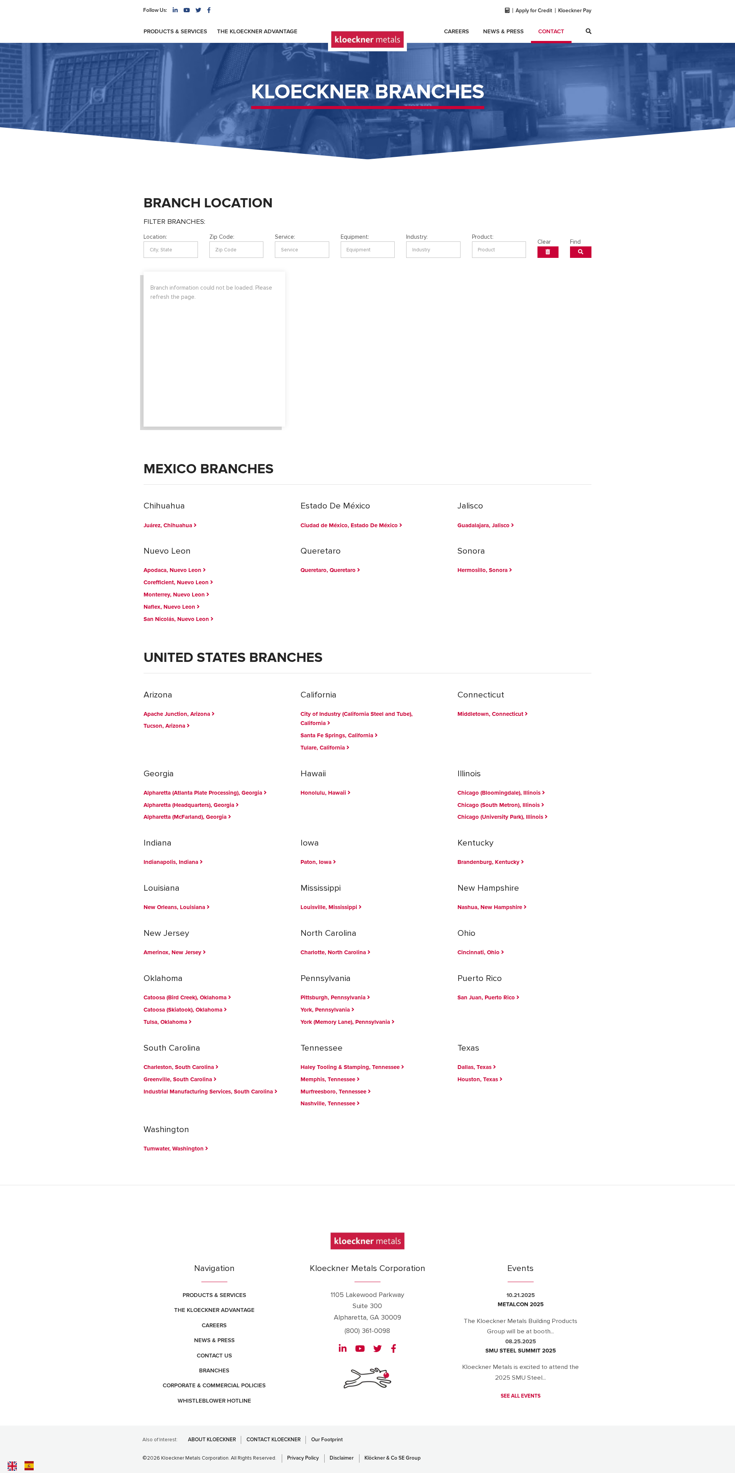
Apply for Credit (534, 11)
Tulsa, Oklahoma (166, 1021)
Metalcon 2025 (521, 1304)
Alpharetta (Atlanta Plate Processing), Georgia (204, 792)
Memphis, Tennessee (329, 1079)
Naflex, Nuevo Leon (170, 606)
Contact (551, 31)
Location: (155, 236)
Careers (456, 31)
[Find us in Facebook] (209, 10)
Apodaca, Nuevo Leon (173, 570)
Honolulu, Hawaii (324, 792)
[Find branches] (581, 252)
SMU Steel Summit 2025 (520, 1350)
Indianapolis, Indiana (172, 862)
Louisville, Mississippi (330, 907)
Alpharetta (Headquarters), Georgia (190, 805)
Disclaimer (342, 1458)
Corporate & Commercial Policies (214, 1385)
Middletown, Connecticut (491, 713)
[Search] (588, 31)
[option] (31, 1465)
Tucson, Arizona (165, 725)
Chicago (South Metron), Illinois (499, 805)
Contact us (214, 1355)
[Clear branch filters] (548, 252)
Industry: (417, 236)
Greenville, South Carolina (179, 1079)
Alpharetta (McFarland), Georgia (186, 816)
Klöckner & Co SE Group (392, 1458)
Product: (482, 236)
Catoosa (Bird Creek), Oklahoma (186, 997)
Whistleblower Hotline (214, 1400)
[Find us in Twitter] (198, 10)
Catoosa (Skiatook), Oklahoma (184, 1009)
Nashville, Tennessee (329, 1103)
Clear (544, 241)
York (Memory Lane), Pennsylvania (346, 1021)
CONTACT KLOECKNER (274, 1440)
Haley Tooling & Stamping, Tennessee (351, 1067)
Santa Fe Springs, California (338, 735)
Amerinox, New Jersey (173, 952)
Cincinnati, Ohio (479, 952)
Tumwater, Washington (174, 1148)
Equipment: (355, 236)
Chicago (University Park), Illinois (501, 816)
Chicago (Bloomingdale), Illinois (499, 792)
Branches (214, 1370)
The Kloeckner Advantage (257, 31)
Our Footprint (327, 1440)
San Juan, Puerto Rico (486, 997)
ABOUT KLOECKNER (212, 1440)
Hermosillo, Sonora (483, 570)
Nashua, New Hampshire (490, 907)
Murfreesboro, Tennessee (334, 1091)
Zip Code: (221, 236)
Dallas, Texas (475, 1067)
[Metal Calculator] (507, 11)
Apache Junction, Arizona (178, 713)
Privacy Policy (303, 1458)
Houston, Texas (478, 1079)
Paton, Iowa (317, 862)
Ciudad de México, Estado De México (350, 525)
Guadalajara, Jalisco (484, 525)
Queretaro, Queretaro (329, 570)
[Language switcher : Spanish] (31, 1465)
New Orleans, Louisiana (175, 907)
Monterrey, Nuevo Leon (175, 594)
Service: (285, 236)
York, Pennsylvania (326, 1009)
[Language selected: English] (38, 1465)
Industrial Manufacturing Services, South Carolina (209, 1091)
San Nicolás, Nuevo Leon (177, 619)
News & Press (503, 31)
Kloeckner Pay (574, 11)
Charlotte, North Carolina (334, 952)
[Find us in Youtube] (186, 10)
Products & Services (175, 31)
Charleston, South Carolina (180, 1067)
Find (575, 241)
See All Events (521, 1396)
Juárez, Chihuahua (169, 525)
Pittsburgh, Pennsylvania (334, 997)
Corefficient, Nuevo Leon (177, 582)
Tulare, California (323, 747)
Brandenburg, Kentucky (489, 862)
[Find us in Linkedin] (175, 10)
